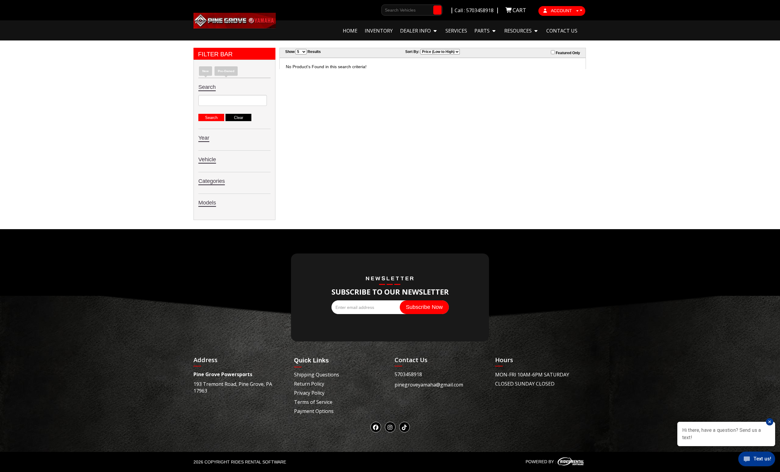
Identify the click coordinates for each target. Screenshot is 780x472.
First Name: (386, 38)
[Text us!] (756, 460)
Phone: (381, 60)
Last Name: (386, 49)
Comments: (386, 104)
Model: (381, 93)
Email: (380, 71)
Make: (380, 82)
